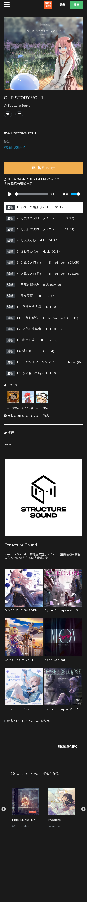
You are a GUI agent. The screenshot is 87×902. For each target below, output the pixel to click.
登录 (62, 4)
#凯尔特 (20, 148)
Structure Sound (21, 545)
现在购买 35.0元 (43, 168)
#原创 (8, 148)
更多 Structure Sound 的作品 (28, 721)
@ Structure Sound (17, 105)
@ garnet (54, 826)
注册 (76, 4)
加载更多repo (68, 747)
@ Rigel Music (21, 826)
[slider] (31, 194)
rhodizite (54, 820)
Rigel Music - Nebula (26, 820)
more (8, 444)
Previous (3, 809)
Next (83, 809)
